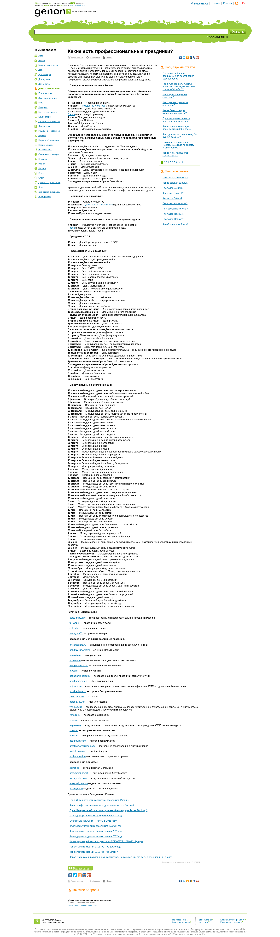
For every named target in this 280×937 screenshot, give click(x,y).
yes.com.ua (76, 707)
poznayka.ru (76, 788)
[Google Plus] (197, 58)
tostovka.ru (75, 655)
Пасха (71, 114)
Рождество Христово (93, 105)
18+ (243, 3)
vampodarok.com (79, 665)
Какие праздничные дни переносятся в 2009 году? (177, 127)
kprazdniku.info (78, 617)
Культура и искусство (49, 121)
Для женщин (44, 74)
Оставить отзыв (81, 868)
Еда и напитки (45, 93)
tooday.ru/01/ (76, 633)
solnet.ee (74, 767)
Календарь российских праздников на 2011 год (96, 815)
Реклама (227, 3)
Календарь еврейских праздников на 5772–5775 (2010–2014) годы (106, 841)
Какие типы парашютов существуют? (175, 154)
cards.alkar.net (77, 701)
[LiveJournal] (194, 58)
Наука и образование (48, 140)
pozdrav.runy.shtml (80, 650)
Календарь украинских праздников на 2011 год (96, 825)
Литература (44, 126)
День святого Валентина (99, 204)
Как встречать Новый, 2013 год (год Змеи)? (94, 851)
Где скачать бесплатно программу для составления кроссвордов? (178, 76)
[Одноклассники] (187, 58)
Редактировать (77, 57)
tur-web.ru (75, 622)
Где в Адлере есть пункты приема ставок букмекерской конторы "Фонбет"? (179, 86)
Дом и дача (44, 84)
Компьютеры (44, 117)
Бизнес (41, 60)
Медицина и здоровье (49, 131)
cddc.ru (73, 720)
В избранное (95, 57)
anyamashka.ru (78, 644)
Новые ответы (45, 149)
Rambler (84, 905)
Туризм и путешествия (49, 182)
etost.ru (73, 670)
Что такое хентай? (173, 187)
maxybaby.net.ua (79, 783)
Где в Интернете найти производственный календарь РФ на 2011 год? (108, 810)
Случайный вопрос (218, 37)
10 (182, 162)
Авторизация (201, 3)
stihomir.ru (75, 660)
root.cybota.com (78, 778)
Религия (42, 168)
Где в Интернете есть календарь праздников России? (99, 800)
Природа (42, 159)
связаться (46, 932)
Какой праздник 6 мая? (175, 224)
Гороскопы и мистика (48, 65)
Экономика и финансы (49, 192)
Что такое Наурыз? (173, 213)
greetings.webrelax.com (82, 746)
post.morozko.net (79, 773)
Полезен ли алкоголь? (175, 203)
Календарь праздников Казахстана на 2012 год (96, 836)
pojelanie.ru (76, 686)
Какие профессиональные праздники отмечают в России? (102, 805)
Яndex (77, 905)
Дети (40, 70)
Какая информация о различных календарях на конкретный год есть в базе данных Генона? (121, 857)
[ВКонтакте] (180, 58)
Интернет (42, 107)
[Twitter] (184, 58)
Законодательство (47, 98)
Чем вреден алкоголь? (175, 208)
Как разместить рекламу (232, 920)
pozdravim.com (78, 740)
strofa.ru (74, 730)
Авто (40, 56)
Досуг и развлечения (49, 88)
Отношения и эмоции (48, 154)
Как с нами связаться (231, 922)
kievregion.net (77, 696)
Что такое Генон (179, 920)
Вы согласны (205, 920)
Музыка (42, 135)
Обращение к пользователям (186, 934)
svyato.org (75, 725)
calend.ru (74, 628)
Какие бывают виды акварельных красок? (175, 111)
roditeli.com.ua (77, 751)
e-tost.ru (74, 735)
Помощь (215, 3)
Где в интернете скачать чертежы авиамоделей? (176, 119)
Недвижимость (45, 145)
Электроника (44, 196)
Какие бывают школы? (175, 182)
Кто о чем (203, 922)
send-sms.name (78, 681)
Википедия (92, 905)
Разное (41, 164)
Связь (41, 173)
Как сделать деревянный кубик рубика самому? (180, 135)
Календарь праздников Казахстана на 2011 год (96, 831)
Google (70, 905)
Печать (109, 57)
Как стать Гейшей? (173, 193)
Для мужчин (44, 79)
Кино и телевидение (48, 112)
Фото (40, 187)
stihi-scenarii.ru (78, 756)
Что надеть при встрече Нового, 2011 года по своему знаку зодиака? (178, 145)
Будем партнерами (180, 922)
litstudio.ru (75, 714)
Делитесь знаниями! (85, 11)
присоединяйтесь (77, 5)
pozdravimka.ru (78, 691)
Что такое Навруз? (173, 219)
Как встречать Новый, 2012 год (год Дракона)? (95, 846)
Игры (40, 103)
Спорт (41, 178)
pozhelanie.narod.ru (80, 675)
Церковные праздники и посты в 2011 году (93, 820)
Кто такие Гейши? (172, 198)
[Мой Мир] (191, 58)
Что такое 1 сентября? (175, 177)
